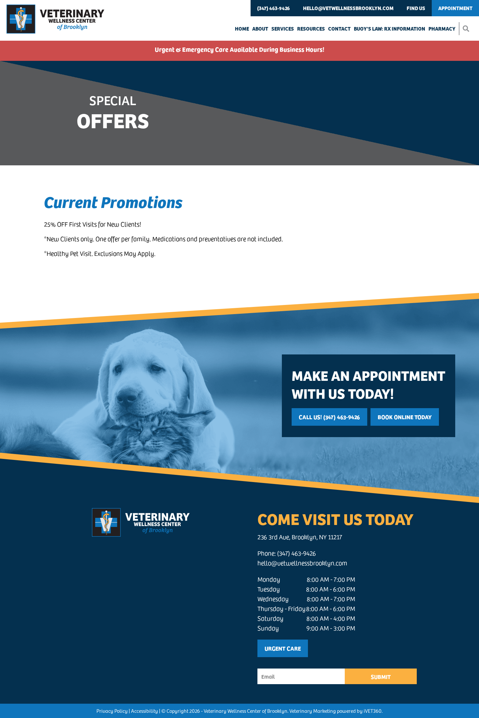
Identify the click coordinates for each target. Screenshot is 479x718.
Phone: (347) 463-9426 (286, 553)
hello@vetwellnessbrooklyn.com (348, 8)
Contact (339, 28)
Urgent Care (283, 648)
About (260, 28)
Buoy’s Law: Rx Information (389, 28)
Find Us (416, 8)
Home (242, 28)
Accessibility (144, 710)
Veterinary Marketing (312, 710)
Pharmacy (442, 28)
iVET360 (373, 710)
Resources (311, 28)
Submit (381, 676)
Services (282, 28)
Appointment (455, 8)
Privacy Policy (112, 710)
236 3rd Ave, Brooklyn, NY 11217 (299, 536)
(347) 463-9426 (273, 8)
